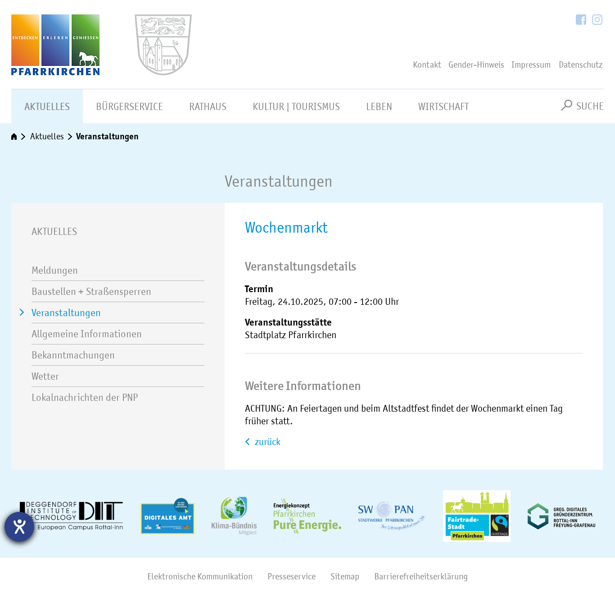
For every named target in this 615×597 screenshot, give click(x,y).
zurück (266, 441)
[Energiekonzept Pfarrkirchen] (307, 516)
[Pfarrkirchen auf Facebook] (582, 20)
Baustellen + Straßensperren (91, 291)
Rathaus (207, 106)
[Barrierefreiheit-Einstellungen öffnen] (19, 527)
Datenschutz (580, 65)
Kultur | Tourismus (296, 106)
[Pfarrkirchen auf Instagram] (597, 20)
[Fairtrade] (476, 516)
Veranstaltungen (107, 136)
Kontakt (427, 65)
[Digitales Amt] (167, 516)
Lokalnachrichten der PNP (85, 397)
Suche (590, 106)
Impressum (531, 65)
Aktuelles (47, 106)
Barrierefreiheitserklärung (421, 576)
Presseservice (291, 576)
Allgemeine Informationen (87, 334)
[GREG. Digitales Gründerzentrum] (561, 516)
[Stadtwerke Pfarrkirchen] (392, 516)
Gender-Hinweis (476, 65)
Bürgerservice (129, 106)
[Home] (84, 44)
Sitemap (344, 576)
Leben (379, 106)
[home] (18, 137)
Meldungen (55, 270)
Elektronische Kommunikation (200, 576)
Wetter (45, 376)
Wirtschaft (443, 106)
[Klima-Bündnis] (234, 516)
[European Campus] (71, 516)
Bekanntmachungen (73, 355)
